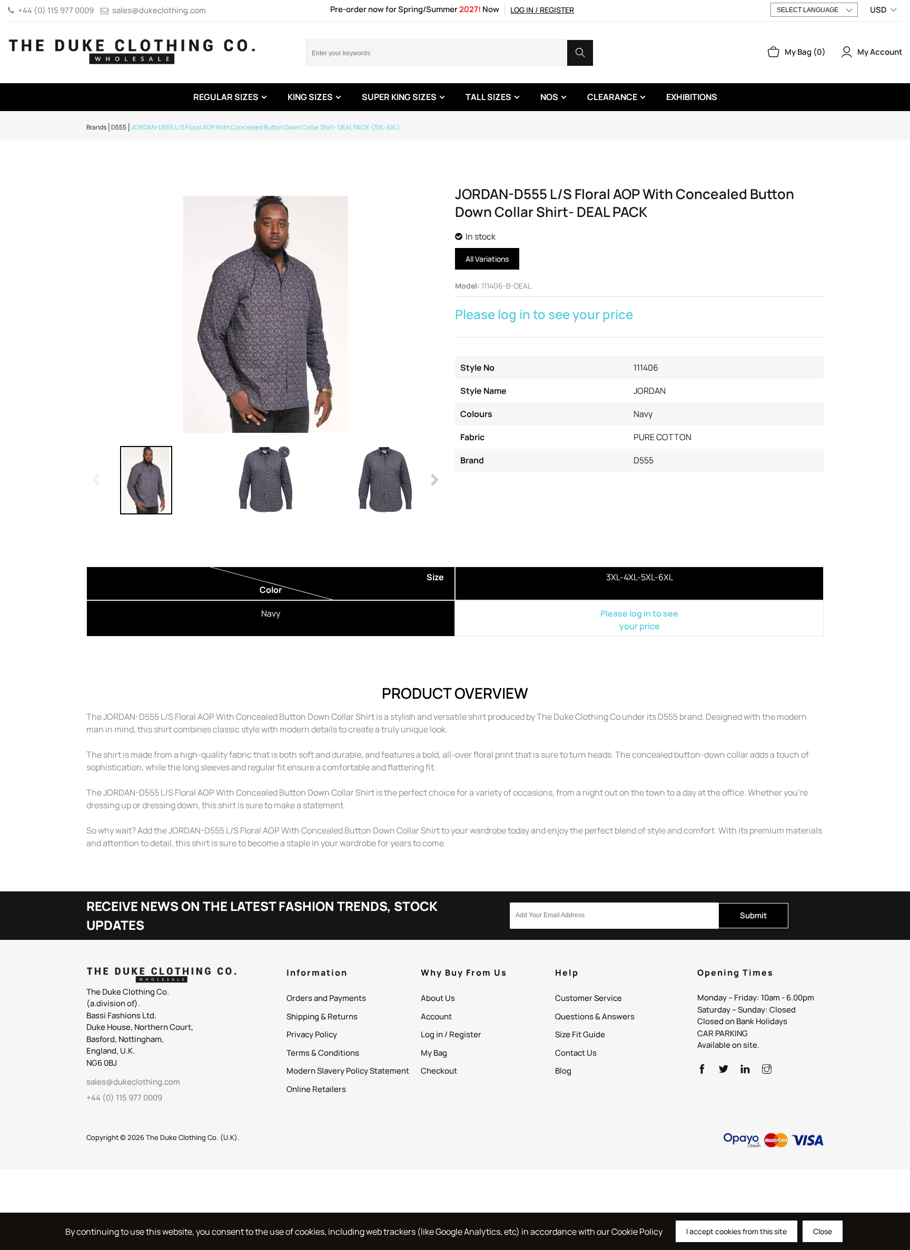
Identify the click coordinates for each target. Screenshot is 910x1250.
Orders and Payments (326, 998)
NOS (549, 97)
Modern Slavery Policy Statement (347, 1070)
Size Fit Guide (580, 1034)
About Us (438, 998)
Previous (96, 480)
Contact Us (576, 1052)
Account (436, 1016)
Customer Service (588, 998)
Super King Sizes (399, 97)
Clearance (612, 97)
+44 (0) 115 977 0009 (56, 10)
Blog (563, 1070)
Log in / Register (542, 10)
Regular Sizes (226, 97)
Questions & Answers (595, 1016)
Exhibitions (691, 97)
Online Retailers (316, 1089)
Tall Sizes (488, 97)
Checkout (439, 1070)
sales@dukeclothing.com (159, 10)
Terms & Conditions (322, 1052)
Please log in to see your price (544, 314)
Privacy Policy (311, 1034)
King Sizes (310, 97)
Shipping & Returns (322, 1016)
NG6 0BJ (101, 1062)
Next (433, 480)
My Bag (434, 1052)
